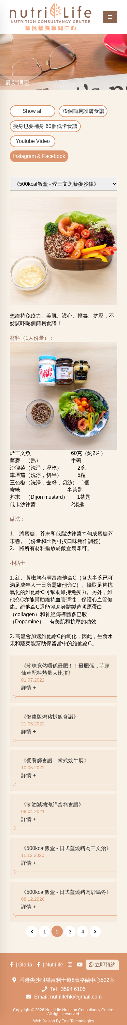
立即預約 (104, 964)
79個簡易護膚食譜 (83, 111)
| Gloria (22, 964)
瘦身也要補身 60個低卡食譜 (45, 126)
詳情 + (28, 687)
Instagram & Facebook (39, 156)
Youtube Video (33, 141)
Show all (32, 111)
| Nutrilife (51, 964)
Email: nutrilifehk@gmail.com (68, 996)
